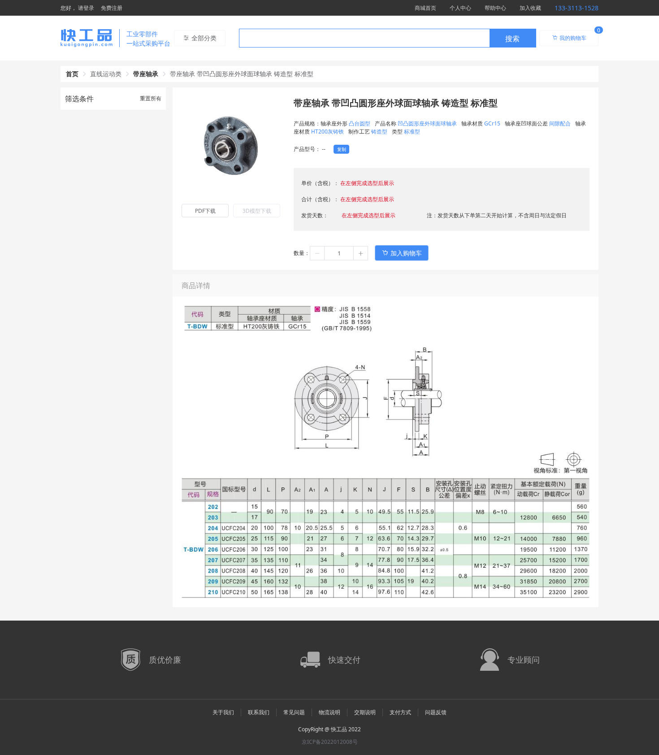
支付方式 (400, 712)
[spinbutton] (339, 253)
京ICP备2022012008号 (330, 742)
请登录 (86, 8)
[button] (317, 253)
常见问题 (294, 712)
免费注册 (111, 8)
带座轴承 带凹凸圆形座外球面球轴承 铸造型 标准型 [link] (241, 73)
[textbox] (364, 38)
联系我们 (258, 712)
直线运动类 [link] (105, 73)
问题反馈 (436, 712)
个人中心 (460, 8)
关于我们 (223, 712)
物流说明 (329, 712)
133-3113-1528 (576, 8)
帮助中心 (495, 8)
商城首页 (425, 8)
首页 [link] (72, 73)
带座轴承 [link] (145, 73)
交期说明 (365, 712)
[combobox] (387, 38)
